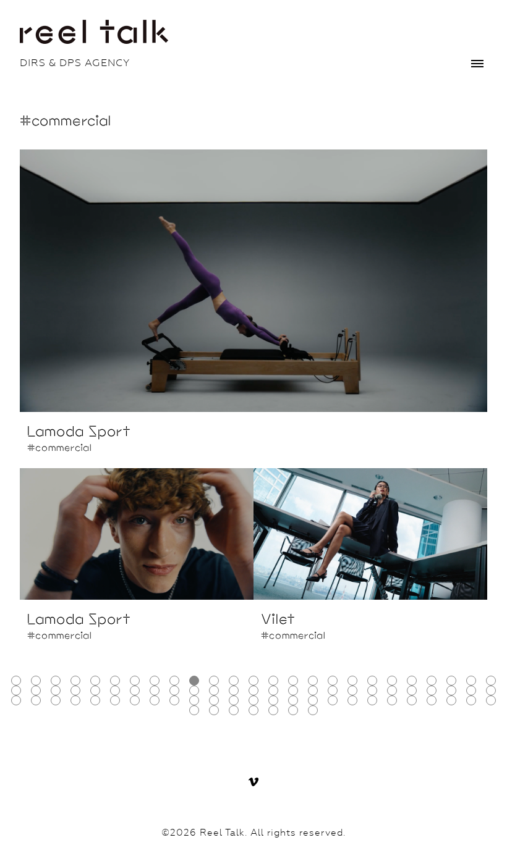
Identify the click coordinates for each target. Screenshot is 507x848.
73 (451, 700)
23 (451, 681)
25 (491, 681)
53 (56, 700)
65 (293, 700)
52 (36, 700)
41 (313, 690)
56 (115, 700)
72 (432, 700)
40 (293, 690)
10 (194, 681)
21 (412, 681)
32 (135, 690)
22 (432, 681)
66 (313, 700)
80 (273, 710)
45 (392, 690)
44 (372, 690)
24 (471, 681)
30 (95, 690)
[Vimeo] (253, 782)
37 (234, 690)
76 (194, 710)
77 (214, 710)
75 (491, 700)
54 (75, 700)
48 (451, 690)
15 (293, 681)
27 (36, 690)
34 (174, 690)
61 (214, 700)
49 (471, 690)
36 (214, 690)
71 (412, 700)
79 (253, 710)
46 (412, 690)
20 (392, 681)
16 (313, 681)
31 (115, 690)
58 (155, 700)
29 (75, 690)
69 (372, 700)
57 (135, 700)
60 (194, 700)
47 (432, 690)
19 (372, 681)
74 (471, 700)
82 (313, 710)
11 (214, 681)
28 (56, 690)
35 (194, 690)
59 (174, 700)
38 (253, 690)
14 (273, 681)
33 (155, 690)
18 (352, 681)
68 (352, 700)
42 (333, 690)
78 (234, 710)
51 (16, 700)
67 (333, 700)
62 (234, 700)
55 (95, 700)
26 (16, 690)
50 (491, 690)
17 (333, 681)
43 (352, 690)
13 (253, 681)
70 (392, 700)
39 (273, 690)
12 (234, 681)
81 (293, 710)
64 (273, 700)
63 (253, 700)
